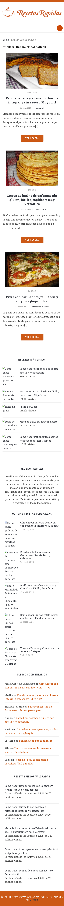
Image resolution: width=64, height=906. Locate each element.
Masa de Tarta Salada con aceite (38, 421)
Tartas (32, 291)
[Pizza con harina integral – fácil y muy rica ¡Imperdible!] (32, 269)
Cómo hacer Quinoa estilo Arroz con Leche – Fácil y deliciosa (39, 616)
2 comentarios (40, 209)
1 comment (39, 108)
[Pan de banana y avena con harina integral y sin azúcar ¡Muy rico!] (32, 70)
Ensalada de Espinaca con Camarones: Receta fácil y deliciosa (35, 555)
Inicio (6, 40)
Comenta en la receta (40, 306)
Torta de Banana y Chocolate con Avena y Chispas (39, 650)
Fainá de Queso (28, 406)
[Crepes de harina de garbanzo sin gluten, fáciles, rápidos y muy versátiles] (32, 167)
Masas (32, 190)
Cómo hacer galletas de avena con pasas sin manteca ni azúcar (39, 524)
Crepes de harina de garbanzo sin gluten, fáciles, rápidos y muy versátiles (32, 200)
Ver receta (32, 138)
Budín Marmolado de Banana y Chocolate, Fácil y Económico (38, 587)
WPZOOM (34, 900)
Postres (32, 92)
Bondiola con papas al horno (35, 740)
